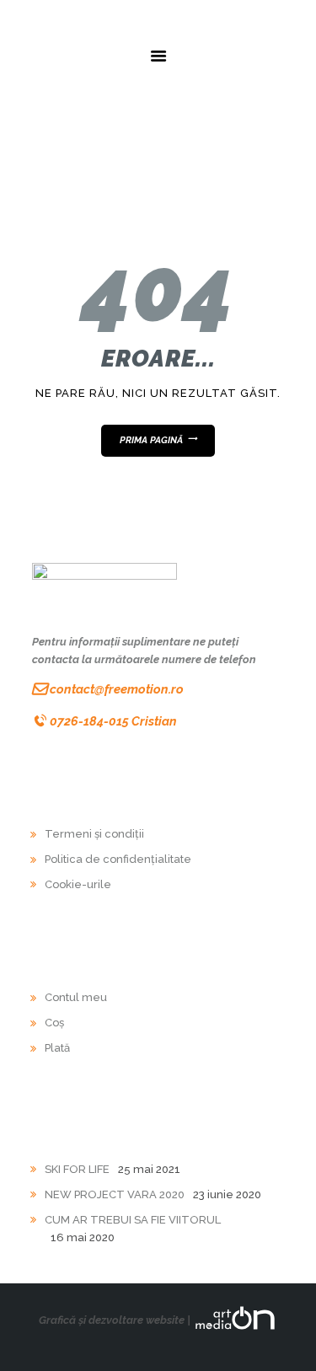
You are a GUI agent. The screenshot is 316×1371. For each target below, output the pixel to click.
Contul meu (76, 997)
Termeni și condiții (94, 833)
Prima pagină (151, 440)
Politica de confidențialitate (118, 859)
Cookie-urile (78, 884)
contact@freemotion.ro (117, 689)
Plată (57, 1048)
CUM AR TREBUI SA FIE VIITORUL (133, 1219)
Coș (54, 1022)
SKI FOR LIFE (77, 1169)
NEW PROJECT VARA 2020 (115, 1194)
